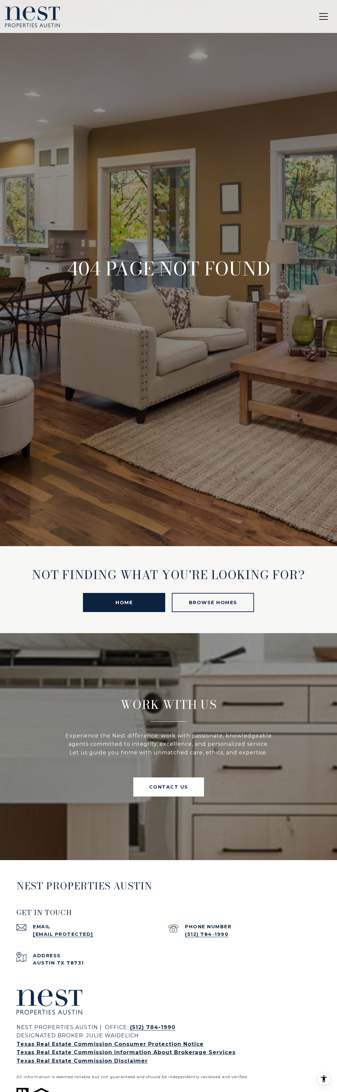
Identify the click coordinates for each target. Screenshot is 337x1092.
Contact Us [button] (168, 787)
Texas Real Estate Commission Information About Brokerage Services (126, 1052)
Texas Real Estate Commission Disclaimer (82, 1061)
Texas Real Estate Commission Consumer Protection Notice (110, 1044)
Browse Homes (213, 602)
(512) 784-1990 (206, 934)
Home (124, 602)
